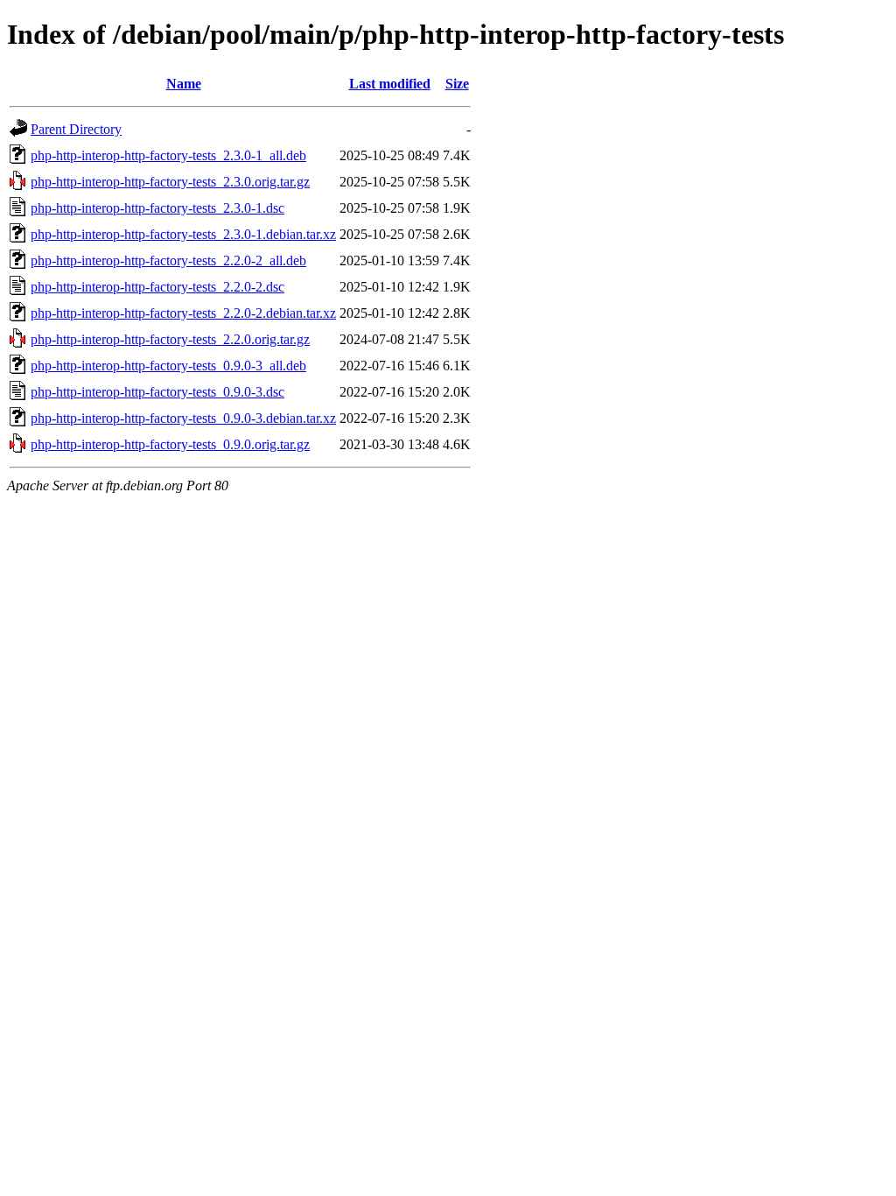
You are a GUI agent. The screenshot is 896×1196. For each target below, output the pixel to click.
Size (457, 83)
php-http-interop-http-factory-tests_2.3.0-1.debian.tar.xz (183, 234)
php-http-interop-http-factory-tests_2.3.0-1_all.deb (168, 155)
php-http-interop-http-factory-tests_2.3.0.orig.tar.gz (170, 181)
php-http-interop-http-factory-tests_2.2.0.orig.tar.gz (170, 339)
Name (183, 83)
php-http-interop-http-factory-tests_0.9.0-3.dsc (157, 391)
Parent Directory (76, 129)
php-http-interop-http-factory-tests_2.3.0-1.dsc (157, 208)
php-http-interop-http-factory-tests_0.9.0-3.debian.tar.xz (183, 418)
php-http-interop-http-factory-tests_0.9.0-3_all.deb (168, 365)
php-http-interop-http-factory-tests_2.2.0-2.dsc (157, 286)
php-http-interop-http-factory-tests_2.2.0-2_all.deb (168, 260)
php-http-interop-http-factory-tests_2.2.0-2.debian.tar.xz (183, 313)
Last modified (389, 83)
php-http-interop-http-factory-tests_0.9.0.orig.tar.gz (170, 444)
